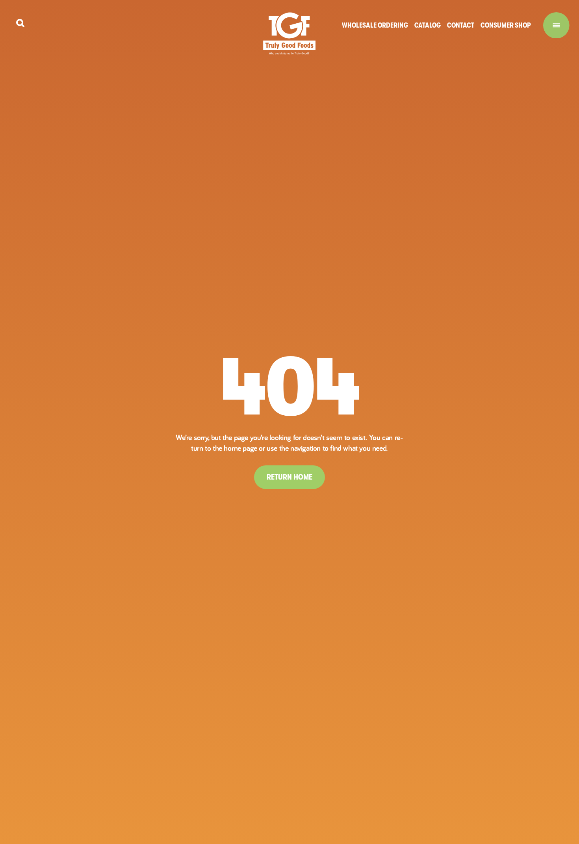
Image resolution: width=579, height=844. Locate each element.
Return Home (289, 477)
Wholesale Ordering (375, 25)
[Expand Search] (20, 23)
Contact (460, 25)
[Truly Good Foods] (289, 33)
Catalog (427, 25)
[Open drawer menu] (556, 25)
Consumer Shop (506, 25)
